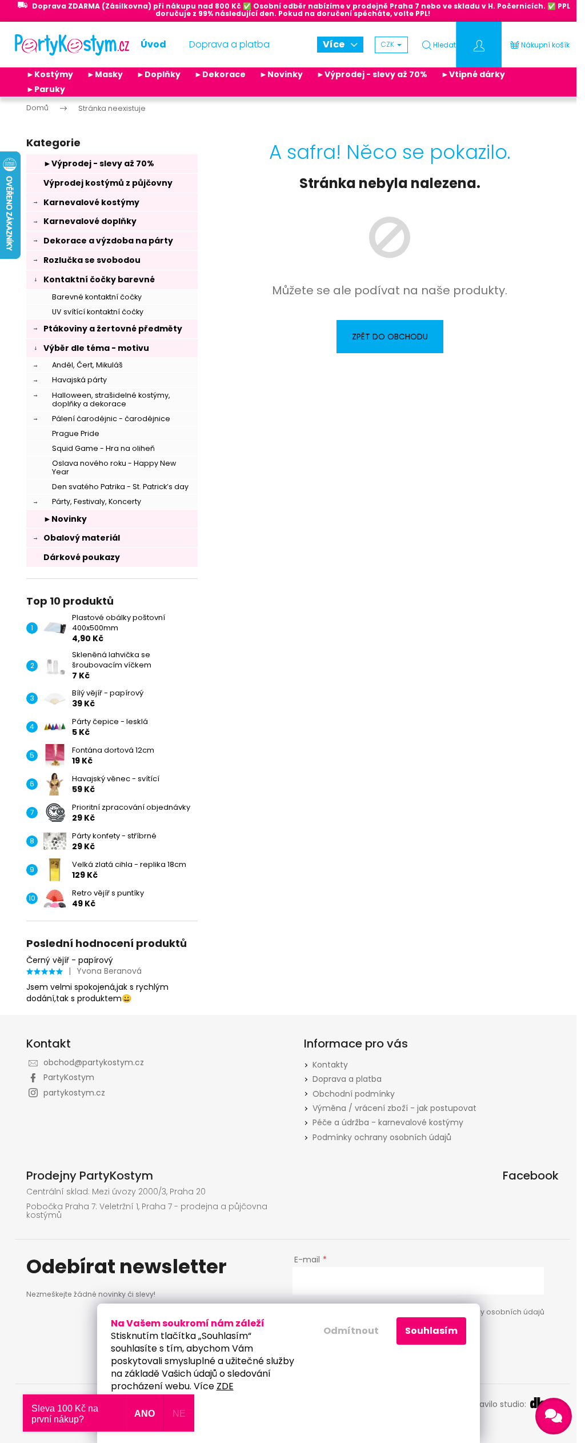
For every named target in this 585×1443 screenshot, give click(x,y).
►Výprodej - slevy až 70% (371, 74)
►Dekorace (220, 74)
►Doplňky (159, 74)
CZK (388, 44)
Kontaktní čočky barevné (99, 279)
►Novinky (281, 74)
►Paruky (45, 89)
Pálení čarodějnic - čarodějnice (111, 418)
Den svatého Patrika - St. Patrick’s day (120, 486)
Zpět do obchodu (390, 336)
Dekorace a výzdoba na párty (108, 240)
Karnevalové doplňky (90, 221)
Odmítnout (351, 1330)
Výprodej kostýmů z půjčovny (108, 183)
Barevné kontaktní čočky (97, 297)
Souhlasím (431, 1330)
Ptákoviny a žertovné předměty (112, 328)
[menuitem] (153, 44)
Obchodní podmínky (353, 1094)
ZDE (225, 1386)
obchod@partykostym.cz (93, 1062)
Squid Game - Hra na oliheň (103, 448)
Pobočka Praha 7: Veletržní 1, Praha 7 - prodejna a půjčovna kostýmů (146, 1211)
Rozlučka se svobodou (92, 260)
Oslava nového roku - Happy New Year (114, 467)
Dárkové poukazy (81, 557)
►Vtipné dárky (473, 74)
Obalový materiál (81, 537)
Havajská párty (79, 380)
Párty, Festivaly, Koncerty (96, 501)
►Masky (105, 74)
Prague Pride (75, 433)
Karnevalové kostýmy (91, 202)
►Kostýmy (49, 74)
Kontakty (330, 1064)
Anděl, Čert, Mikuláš (87, 365)
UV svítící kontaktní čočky (97, 312)
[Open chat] (553, 1416)
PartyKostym (68, 1077)
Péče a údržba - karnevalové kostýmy (387, 1122)
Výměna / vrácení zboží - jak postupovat (394, 1108)
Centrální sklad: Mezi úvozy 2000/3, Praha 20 (116, 1192)
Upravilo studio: (497, 1404)
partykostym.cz (74, 1092)
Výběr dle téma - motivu (96, 348)
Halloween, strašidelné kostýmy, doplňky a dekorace (111, 399)
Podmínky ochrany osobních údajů (381, 1137)
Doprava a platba (347, 1079)
